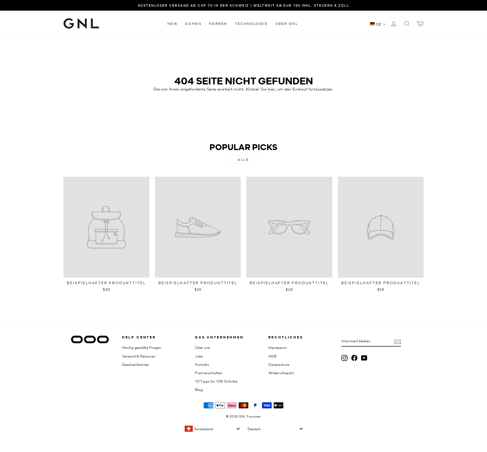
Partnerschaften (208, 372)
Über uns (202, 347)
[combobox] (212, 429)
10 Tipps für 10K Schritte (216, 381)
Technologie (251, 23)
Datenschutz (279, 364)
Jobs (199, 355)
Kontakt (202, 364)
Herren (218, 23)
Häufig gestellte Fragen (141, 347)
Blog (199, 389)
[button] (378, 24)
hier (271, 89)
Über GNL (286, 23)
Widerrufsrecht (281, 372)
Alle (243, 159)
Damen (193, 23)
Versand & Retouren (138, 355)
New (172, 23)
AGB (272, 355)
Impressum (277, 347)
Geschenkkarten (135, 364)
